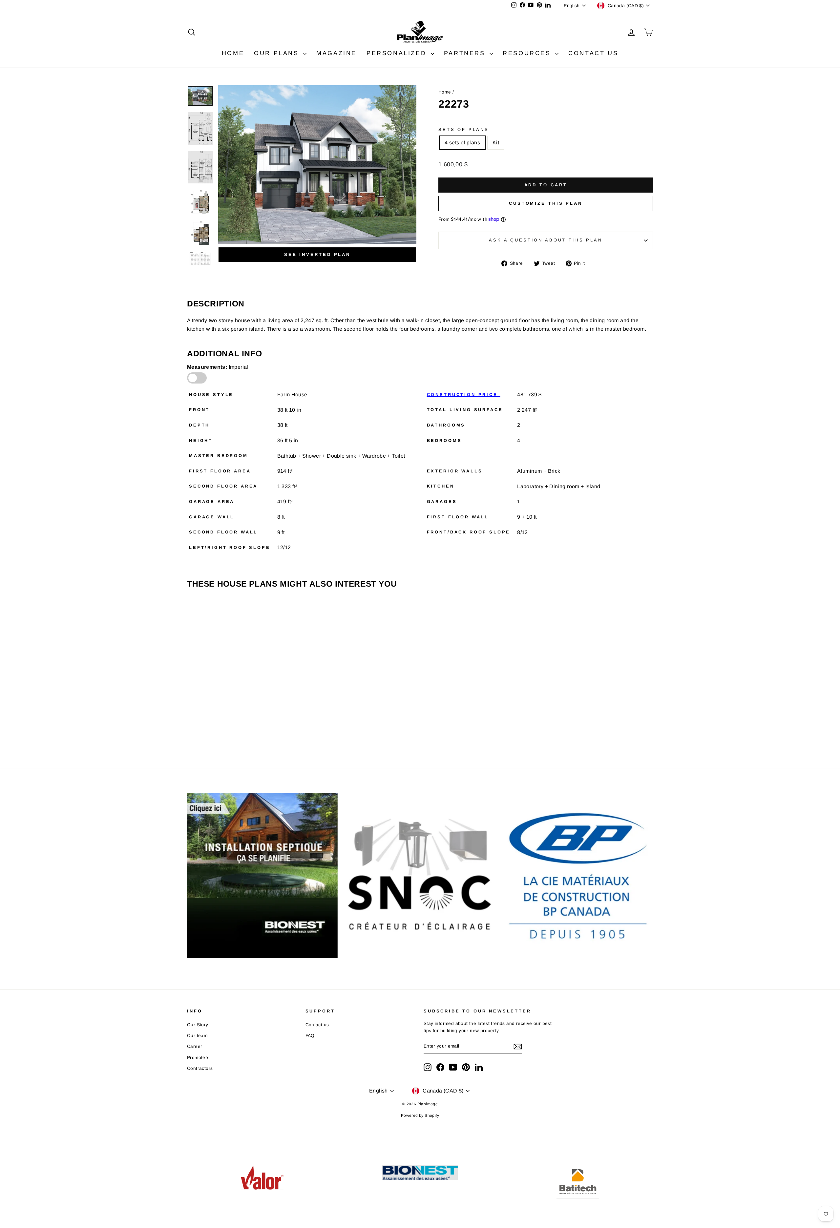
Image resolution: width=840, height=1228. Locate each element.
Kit (496, 142)
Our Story (197, 1024)
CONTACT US (593, 53)
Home (444, 92)
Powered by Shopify (420, 1115)
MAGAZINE (336, 53)
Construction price (463, 394)
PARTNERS (466, 53)
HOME (233, 53)
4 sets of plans (462, 142)
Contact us (317, 1024)
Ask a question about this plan (545, 240)
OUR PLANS (278, 53)
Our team (197, 1035)
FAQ (310, 1035)
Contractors (200, 1068)
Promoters (198, 1057)
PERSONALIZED (398, 53)
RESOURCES (528, 53)
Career (194, 1046)
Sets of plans (463, 129)
